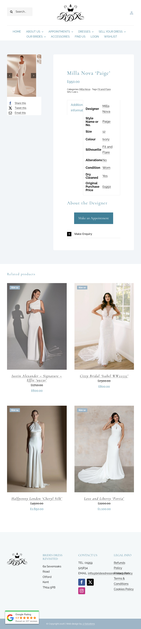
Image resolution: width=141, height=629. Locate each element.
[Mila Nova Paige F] (21, 75)
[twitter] (90, 582)
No (104, 160)
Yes (105, 176)
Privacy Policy (123, 573)
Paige (106, 121)
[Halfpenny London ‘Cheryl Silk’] (37, 408)
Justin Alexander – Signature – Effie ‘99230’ (37, 378)
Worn (106, 167)
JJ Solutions (88, 623)
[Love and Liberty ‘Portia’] (104, 408)
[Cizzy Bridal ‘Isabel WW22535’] (104, 286)
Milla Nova (84, 89)
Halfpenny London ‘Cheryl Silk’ (37, 498)
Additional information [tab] (79, 107)
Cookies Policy (124, 589)
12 (103, 131)
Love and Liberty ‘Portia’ (104, 498)
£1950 (106, 186)
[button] (93, 234)
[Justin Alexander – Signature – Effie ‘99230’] (37, 286)
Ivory (106, 139)
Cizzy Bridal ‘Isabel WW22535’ (104, 376)
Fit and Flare (104, 89)
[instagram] (81, 590)
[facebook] (81, 582)
